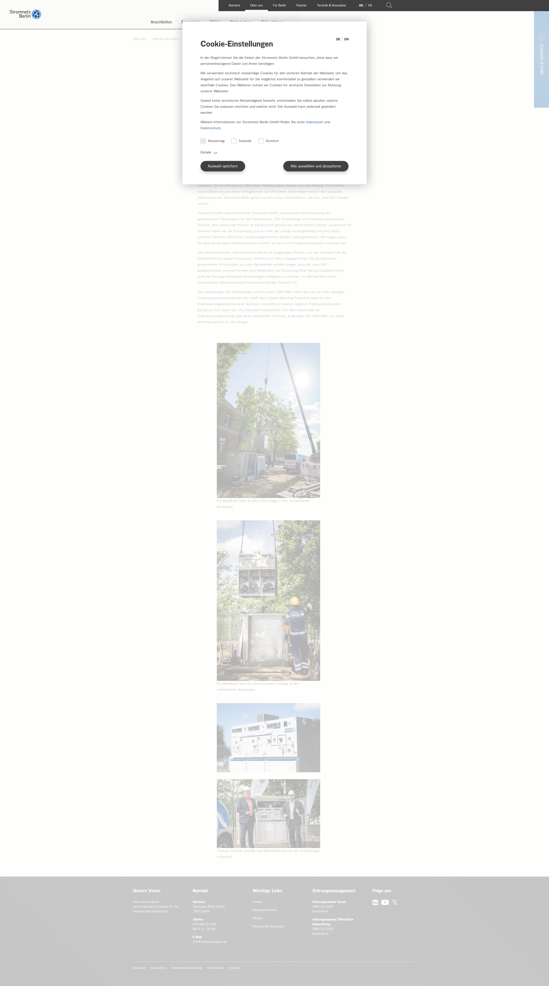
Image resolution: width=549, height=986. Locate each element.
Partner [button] (301, 5)
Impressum (139, 968)
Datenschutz (158, 968)
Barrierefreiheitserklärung (187, 968)
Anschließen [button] (161, 22)
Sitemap (234, 968)
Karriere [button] (234, 5)
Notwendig (216, 141)
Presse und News (165, 39)
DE (338, 39)
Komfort (272, 141)
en (370, 5)
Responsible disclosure (268, 926)
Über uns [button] (256, 5)
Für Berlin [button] (279, 5)
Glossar (258, 918)
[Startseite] (25, 18)
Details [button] (206, 152)
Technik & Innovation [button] (331, 5)
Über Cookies (216, 968)
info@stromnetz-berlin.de (210, 942)
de (361, 5)
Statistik (245, 141)
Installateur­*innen (265, 910)
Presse (257, 902)
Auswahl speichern (223, 166)
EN (346, 39)
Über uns (140, 39)
